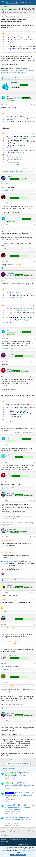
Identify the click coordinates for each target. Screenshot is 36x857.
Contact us (4, 839)
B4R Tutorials (11, 799)
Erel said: (4, 599)
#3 (34, 184)
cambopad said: (6, 540)
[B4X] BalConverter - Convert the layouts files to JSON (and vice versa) (19, 819)
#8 (34, 338)
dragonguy (11, 273)
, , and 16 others (18, 78)
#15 (34, 537)
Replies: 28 (15, 16)
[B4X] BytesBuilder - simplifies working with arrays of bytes (19, 784)
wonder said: (6, 229)
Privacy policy (23, 839)
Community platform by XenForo (16, 844)
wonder (9, 196)
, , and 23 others (14, 171)
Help (30, 839)
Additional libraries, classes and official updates (20, 787)
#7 (34, 280)
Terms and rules (13, 839)
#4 (34, 203)
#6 (34, 261)
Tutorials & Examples (13, 777)
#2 (34, 104)
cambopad (10, 493)
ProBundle (16, 561)
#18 (34, 663)
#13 (34, 481)
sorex (8, 675)
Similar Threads (22, 12)
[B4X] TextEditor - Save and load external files (17, 774)
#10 (34, 376)
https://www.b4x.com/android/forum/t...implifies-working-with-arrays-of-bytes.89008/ (17, 71)
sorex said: (5, 724)
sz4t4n (9, 369)
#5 (34, 225)
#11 (34, 445)
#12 (34, 462)
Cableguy (10, 177)
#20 (34, 720)
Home (3, 841)
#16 (34, 592)
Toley (8, 455)
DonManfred (11, 529)
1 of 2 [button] (12, 760)
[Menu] (2, 2)
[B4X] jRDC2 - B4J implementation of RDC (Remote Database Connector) (17, 807)
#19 (34, 682)
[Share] (34, 16)
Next (18, 760)
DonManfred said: (7, 628)
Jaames (9, 585)
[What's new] (34, 2)
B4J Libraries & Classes (14, 811)
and (10, 488)
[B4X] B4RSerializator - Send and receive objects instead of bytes (18, 795)
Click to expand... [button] (18, 643)
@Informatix (8, 561)
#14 (34, 500)
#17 (34, 624)
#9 (34, 361)
